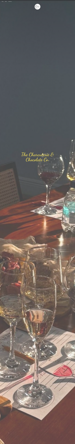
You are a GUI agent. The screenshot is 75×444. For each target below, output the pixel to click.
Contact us (10, 1)
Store (2, 1)
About (6, 1)
